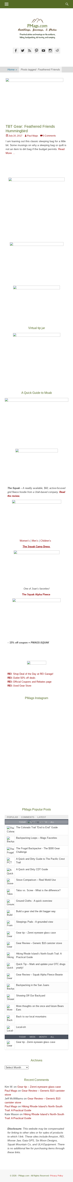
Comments (27, 817)
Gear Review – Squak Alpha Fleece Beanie (39, 974)
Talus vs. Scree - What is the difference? (38, 890)
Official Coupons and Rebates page (29, 681)
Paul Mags (32, 135)
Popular (12, 817)
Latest (41, 817)
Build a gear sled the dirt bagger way (36, 911)
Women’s (25, 540)
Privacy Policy (56, 1176)
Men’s (35, 540)
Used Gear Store (19, 685)
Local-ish (21, 1027)
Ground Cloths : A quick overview (34, 900)
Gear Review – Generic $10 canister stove (39, 943)
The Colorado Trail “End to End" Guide (37, 827)
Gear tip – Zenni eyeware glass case (36, 932)
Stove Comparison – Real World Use (36, 879)
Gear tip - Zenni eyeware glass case (35, 1042)
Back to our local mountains (31, 1016)
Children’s (45, 540)
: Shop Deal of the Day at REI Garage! (30, 673)
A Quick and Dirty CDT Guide (32, 869)
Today (22, 1037)
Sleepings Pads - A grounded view (34, 921)
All (52, 1037)
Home (12, 69)
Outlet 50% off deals (21, 677)
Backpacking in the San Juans (32, 985)
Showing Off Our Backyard (30, 995)
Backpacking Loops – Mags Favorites (36, 838)
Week (32, 1037)
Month (43, 1037)
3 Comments (49, 135)
